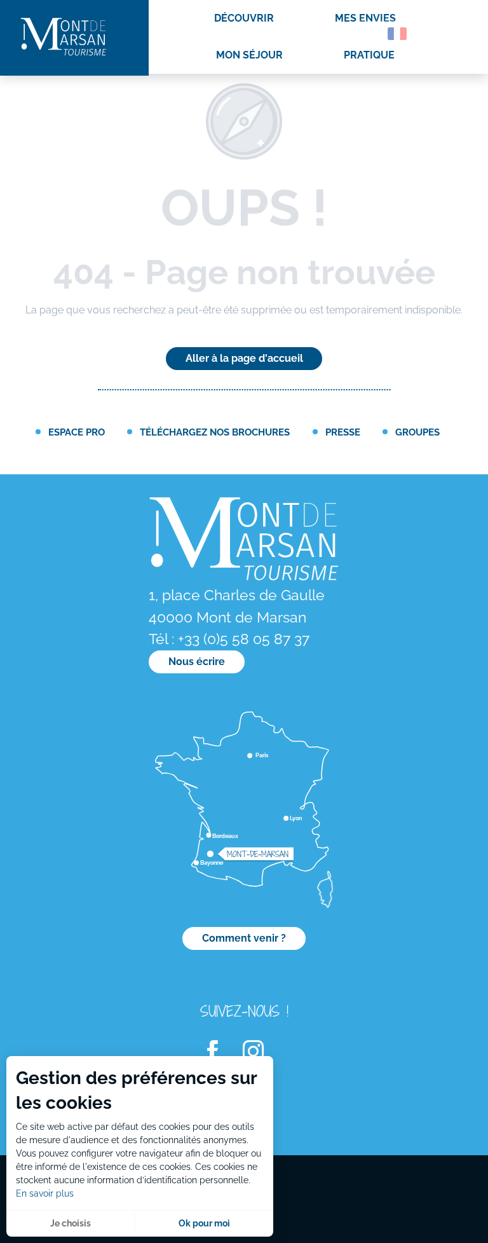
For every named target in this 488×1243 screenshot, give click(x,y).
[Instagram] (261, 1052)
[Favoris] (434, 36)
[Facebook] (220, 1052)
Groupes (417, 432)
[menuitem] (63, 37)
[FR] (397, 33)
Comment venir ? (244, 938)
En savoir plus (45, 1193)
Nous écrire (196, 662)
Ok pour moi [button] (204, 1223)
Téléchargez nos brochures (215, 432)
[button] (370, 33)
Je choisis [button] (70, 1223)
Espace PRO (76, 432)
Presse (342, 432)
